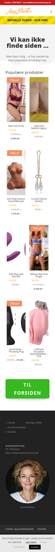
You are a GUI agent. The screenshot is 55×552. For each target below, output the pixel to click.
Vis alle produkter (17, 427)
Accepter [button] (35, 547)
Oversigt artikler (34, 422)
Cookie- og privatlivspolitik (20, 529)
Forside (11, 422)
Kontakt (11, 431)
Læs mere (31, 542)
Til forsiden (27, 388)
